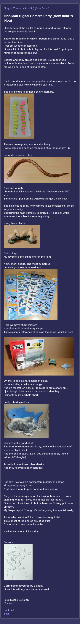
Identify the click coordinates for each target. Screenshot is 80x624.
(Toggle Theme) (13, 8)
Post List (9, 610)
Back (6, 613)
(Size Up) (28, 8)
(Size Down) (42, 8)
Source (8, 603)
